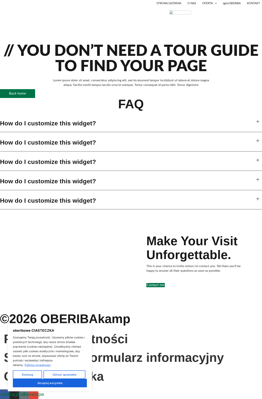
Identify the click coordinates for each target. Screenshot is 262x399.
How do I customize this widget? (48, 123)
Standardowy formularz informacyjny (114, 357)
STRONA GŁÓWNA (169, 3)
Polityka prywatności (38, 365)
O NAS (191, 3)
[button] (131, 123)
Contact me (155, 285)
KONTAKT (253, 3)
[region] (50, 357)
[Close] (88, 327)
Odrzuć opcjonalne (64, 374)
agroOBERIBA (232, 3)
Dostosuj (27, 374)
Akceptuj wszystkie (50, 383)
